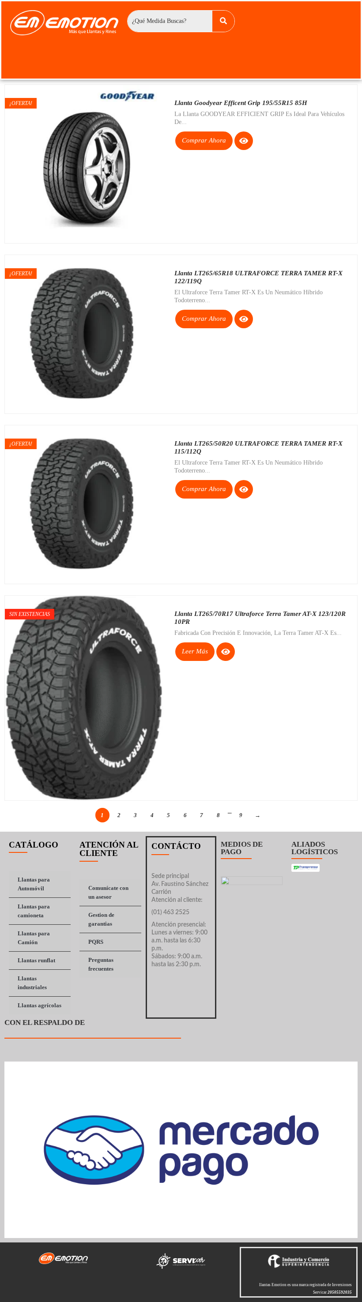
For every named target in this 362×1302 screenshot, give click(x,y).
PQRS (95, 941)
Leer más (195, 651)
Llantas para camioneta (34, 911)
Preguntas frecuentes (100, 964)
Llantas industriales (32, 983)
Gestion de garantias (101, 919)
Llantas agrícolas (39, 1005)
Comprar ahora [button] (204, 140)
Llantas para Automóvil (34, 884)
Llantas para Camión (34, 938)
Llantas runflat (36, 960)
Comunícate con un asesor (108, 892)
